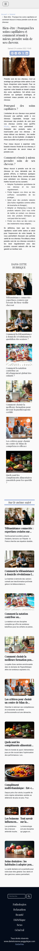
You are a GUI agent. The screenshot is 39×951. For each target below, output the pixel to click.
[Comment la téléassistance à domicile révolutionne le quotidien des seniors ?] (19, 321)
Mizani (6, 126)
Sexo (19, 925)
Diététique (19, 919)
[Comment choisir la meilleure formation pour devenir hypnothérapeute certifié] (19, 391)
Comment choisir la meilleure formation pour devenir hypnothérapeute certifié (18, 408)
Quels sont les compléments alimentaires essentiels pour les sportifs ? (19, 479)
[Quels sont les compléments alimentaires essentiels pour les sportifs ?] (19, 462)
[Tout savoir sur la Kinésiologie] (27, 811)
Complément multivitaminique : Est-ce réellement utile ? (19, 788)
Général (12, 14)
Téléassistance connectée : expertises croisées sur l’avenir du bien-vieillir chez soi (19, 301)
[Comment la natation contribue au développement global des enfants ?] (19, 355)
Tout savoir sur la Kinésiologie (27, 822)
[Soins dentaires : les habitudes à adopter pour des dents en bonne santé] (19, 849)
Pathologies (19, 904)
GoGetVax (19, 944)
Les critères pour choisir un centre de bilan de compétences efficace (18, 443)
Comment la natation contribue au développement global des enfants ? (18, 372)
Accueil (4, 14)
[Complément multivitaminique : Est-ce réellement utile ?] (19, 773)
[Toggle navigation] (6, 4)
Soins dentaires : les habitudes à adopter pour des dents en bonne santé (19, 864)
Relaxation (19, 909)
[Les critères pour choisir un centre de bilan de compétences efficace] (19, 428)
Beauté (20, 914)
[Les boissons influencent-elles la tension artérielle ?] (12, 811)
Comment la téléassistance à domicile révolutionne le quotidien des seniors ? (19, 336)
